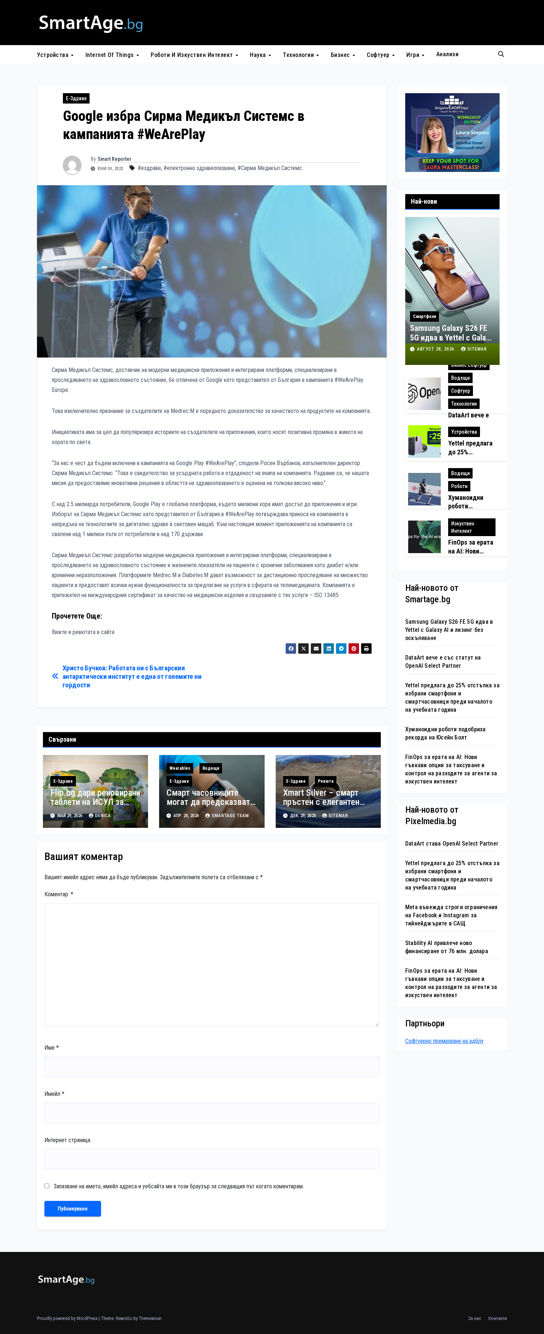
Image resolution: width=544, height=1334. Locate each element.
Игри (413, 54)
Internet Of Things (110, 54)
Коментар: (58, 894)
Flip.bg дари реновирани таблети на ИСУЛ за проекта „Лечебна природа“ (95, 807)
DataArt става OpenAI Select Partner (451, 843)
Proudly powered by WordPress (68, 1318)
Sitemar (338, 815)
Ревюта (325, 781)
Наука (259, 54)
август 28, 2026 (436, 349)
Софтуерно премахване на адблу (444, 1040)
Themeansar (150, 1318)
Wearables (179, 768)
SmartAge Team (230, 815)
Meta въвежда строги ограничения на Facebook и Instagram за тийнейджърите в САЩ (451, 915)
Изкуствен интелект (462, 527)
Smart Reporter (114, 159)
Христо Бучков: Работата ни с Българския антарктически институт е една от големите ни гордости (132, 676)
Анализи (447, 54)
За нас (474, 1318)
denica (103, 815)
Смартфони (424, 316)
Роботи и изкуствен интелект (193, 54)
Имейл (54, 1093)
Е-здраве (76, 98)
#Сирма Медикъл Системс (270, 168)
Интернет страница (67, 1140)
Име (51, 1047)
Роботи (459, 486)
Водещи (210, 768)
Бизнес (341, 54)
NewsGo (124, 1318)
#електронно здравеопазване (199, 168)
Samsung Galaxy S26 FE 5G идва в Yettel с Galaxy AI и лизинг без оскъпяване (451, 343)
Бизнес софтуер (469, 365)
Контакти (497, 1318)
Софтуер (379, 54)
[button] (501, 54)
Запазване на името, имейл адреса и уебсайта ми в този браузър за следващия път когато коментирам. (179, 1186)
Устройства (53, 54)
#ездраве (149, 168)
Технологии (299, 54)
